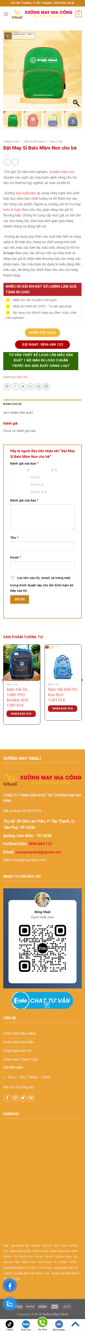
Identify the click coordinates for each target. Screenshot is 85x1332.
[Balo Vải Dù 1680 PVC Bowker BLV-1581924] (21, 663)
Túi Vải (49, 1256)
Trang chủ (11, 141)
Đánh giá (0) (12, 404)
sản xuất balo (25, 193)
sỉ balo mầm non (62, 172)
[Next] (82, 689)
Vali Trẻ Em (45, 1262)
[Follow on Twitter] (23, 1098)
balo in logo (12, 210)
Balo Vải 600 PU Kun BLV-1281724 (62, 694)
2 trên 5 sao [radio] (41, 470)
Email (15, 557)
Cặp (5, 1245)
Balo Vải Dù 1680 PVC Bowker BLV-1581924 (18, 697)
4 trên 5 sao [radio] (21, 484)
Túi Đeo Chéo (63, 1256)
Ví (55, 1262)
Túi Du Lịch (26, 1256)
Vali (17, 1262)
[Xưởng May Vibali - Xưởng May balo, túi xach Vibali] (42, 14)
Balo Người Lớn (60, 1251)
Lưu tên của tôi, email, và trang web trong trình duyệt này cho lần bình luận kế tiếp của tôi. (41, 584)
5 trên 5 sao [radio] (21, 491)
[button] (76, 71)
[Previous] (3, 689)
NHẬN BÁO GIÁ (21, 713)
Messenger (59, 1330)
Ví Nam (62, 1262)
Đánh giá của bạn (24, 463)
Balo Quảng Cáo (20, 1251)
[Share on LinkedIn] (46, 386)
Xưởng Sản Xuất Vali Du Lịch (32, 1273)
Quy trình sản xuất (18, 412)
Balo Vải (56, 141)
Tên (14, 538)
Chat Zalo (26, 1330)
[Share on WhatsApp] (7, 386)
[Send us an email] (30, 1098)
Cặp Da (35, 1245)
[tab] (42, 404)
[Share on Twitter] (23, 386)
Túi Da (38, 1256)
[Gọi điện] (42, 1323)
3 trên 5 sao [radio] (21, 477)
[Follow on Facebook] (7, 1098)
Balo (57, 1245)
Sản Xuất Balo (35, 141)
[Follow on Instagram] (15, 1098)
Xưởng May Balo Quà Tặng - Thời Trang (27, 1267)
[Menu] (5, 14)
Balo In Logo (41, 1251)
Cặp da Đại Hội (19, 1245)
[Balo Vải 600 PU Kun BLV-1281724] (63, 663)
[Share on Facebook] (15, 386)
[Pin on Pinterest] (38, 386)
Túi (15, 1256)
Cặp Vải (47, 1245)
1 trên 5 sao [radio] (17, 470)
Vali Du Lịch (28, 1262)
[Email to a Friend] (30, 386)
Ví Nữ (73, 1262)
